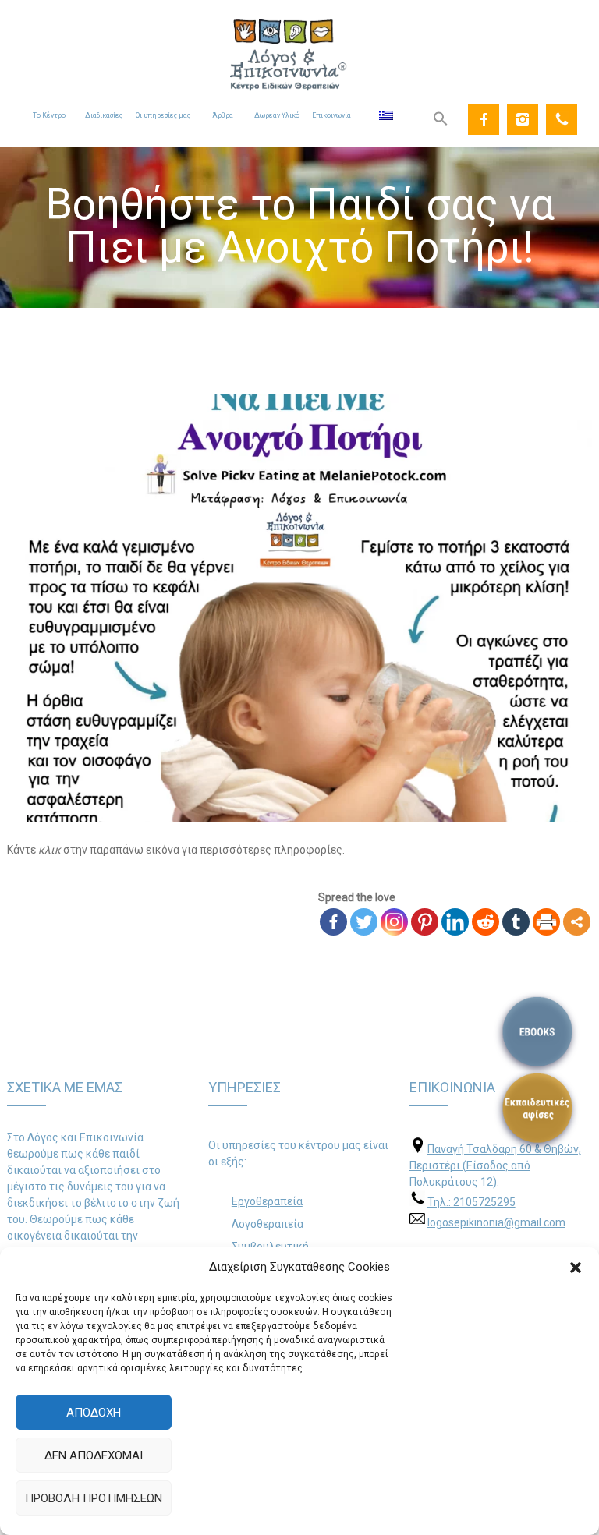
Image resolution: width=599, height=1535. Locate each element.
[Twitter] (363, 922)
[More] (576, 922)
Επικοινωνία (331, 115)
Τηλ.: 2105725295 (471, 1202)
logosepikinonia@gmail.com (496, 1222)
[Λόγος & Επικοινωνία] (299, 45)
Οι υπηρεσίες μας (163, 115)
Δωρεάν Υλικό (277, 115)
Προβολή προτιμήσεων (93, 1498)
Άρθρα (222, 115)
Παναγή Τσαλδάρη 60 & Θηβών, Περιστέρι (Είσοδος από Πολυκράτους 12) (495, 1165)
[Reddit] (485, 922)
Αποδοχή (93, 1413)
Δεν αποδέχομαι (93, 1455)
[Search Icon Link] (440, 119)
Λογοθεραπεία (267, 1224)
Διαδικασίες (103, 115)
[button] (575, 1267)
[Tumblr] (516, 922)
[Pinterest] (424, 922)
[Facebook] (483, 119)
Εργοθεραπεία (267, 1201)
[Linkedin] (455, 922)
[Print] (546, 922)
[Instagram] (522, 119)
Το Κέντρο (49, 115)
